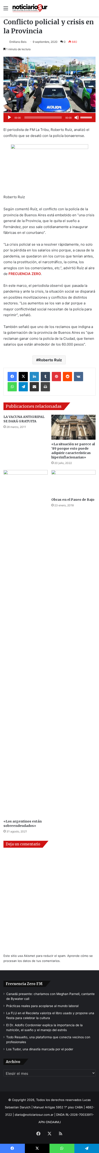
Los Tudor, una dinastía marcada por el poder (39, 1049)
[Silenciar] (76, 117)
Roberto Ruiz (50, 360)
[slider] (86, 117)
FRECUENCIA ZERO (25, 274)
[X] (23, 376)
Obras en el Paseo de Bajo (72, 500)
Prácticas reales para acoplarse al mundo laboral (42, 1006)
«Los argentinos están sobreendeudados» (22, 823)
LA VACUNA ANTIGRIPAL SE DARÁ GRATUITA (23, 419)
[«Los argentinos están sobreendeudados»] (25, 643)
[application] (49, 117)
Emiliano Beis (17, 41)
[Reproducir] (9, 117)
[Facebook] (12, 376)
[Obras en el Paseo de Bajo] (73, 482)
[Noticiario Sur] (30, 8)
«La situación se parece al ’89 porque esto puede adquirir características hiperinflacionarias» (73, 450)
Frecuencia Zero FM (24, 984)
